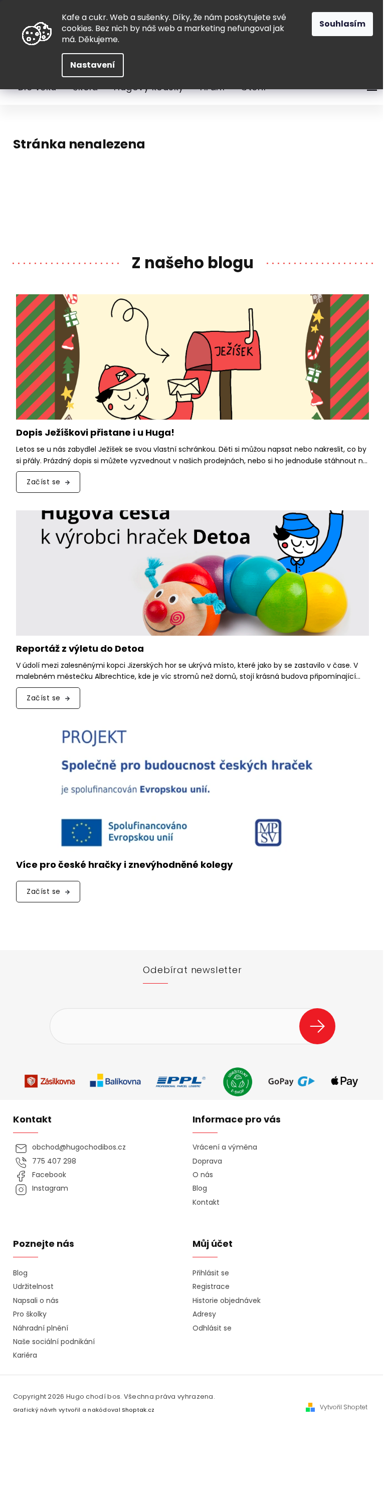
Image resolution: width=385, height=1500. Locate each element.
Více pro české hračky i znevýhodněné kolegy (124, 865)
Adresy (204, 1314)
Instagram (50, 1188)
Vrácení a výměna (224, 1147)
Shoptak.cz (138, 1410)
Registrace (211, 1286)
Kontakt (206, 1202)
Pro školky (30, 1314)
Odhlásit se (212, 1328)
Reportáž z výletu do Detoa (80, 649)
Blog (199, 1188)
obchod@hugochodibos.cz (79, 1147)
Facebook (49, 1175)
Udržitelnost (33, 1286)
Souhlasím (342, 24)
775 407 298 (54, 1161)
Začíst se (44, 482)
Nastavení (92, 65)
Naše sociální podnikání (54, 1342)
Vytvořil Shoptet (343, 1407)
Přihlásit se (321, 1026)
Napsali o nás (36, 1300)
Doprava (207, 1161)
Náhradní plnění (40, 1328)
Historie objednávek (226, 1300)
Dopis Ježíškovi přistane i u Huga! (95, 433)
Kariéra (25, 1355)
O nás (202, 1175)
